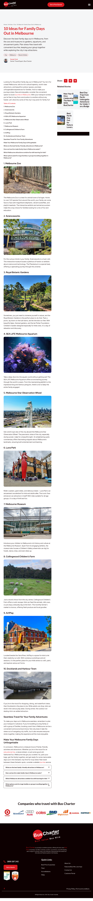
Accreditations (45, 871)
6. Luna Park (8, 123)
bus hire (42, 762)
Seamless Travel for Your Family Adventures (18, 139)
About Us (67, 863)
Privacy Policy (70, 889)
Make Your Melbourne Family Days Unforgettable (20, 143)
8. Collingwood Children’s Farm (14, 129)
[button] (89, 5)
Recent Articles (23, 55)
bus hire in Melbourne (22, 95)
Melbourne (13, 55)
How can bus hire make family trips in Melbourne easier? (22, 149)
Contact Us (68, 870)
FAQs (43, 875)
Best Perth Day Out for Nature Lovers (70, 120)
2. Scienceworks (9, 110)
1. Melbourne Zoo (9, 106)
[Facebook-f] (4, 888)
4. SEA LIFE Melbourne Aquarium (15, 116)
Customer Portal (69, 873)
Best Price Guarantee (48, 865)
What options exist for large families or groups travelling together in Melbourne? (26, 157)
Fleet (43, 868)
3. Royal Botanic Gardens (12, 113)
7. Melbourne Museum (11, 126)
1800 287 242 (13, 861)
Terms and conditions (82, 889)
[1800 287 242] (5, 862)
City (6, 55)
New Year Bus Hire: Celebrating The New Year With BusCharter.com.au (72, 99)
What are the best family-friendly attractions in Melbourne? (23, 146)
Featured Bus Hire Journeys (73, 867)
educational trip (9, 752)
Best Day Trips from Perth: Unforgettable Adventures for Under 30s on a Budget (86, 99)
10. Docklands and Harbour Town (14, 136)
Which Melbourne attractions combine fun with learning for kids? (25, 152)
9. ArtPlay (7, 133)
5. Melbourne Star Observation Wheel (16, 120)
